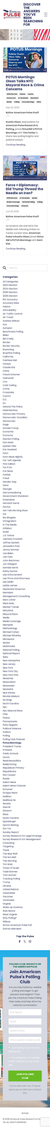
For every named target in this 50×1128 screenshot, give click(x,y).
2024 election (10, 288)
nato (5, 657)
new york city (10, 671)
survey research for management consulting (22, 841)
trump (6, 882)
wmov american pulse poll (17, 925)
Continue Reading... (16, 144)
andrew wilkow (11, 320)
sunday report (11, 832)
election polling (11, 438)
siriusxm (24, 206)
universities (9, 893)
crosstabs (8, 392)
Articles (25, 1113)
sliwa (39, 102)
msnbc (6, 642)
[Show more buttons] (44, 70)
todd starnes (10, 871)
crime (6, 388)
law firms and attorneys (16, 578)
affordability (9, 310)
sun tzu (7, 828)
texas (6, 850)
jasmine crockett (12, 539)
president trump (12, 746)
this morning (10, 860)
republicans (9, 771)
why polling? (10, 918)
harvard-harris (11, 503)
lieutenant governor (14, 589)
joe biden (8, 553)
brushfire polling (11, 353)
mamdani (34, 98)
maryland (8, 610)
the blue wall (10, 853)
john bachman (11, 560)
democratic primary (14, 413)
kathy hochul (10, 571)
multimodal (9, 646)
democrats (11, 98)
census (7, 363)
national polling (28, 202)
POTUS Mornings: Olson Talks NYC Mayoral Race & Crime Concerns (25, 83)
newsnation (9, 682)
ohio (5, 714)
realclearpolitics (12, 760)
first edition (9, 464)
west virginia (10, 914)
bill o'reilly (8, 338)
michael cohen (11, 632)
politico (7, 732)
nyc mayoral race (12, 710)
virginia (7, 903)
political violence (12, 728)
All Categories (10, 281)
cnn (5, 381)
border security (11, 345)
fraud (6, 478)
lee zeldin (8, 581)
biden (6, 335)
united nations (11, 889)
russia (6, 778)
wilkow (6, 921)
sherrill (6, 807)
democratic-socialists (15, 417)
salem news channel (14, 785)
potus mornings (28, 102)
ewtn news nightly (13, 456)
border (6, 342)
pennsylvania (10, 721)
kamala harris (10, 567)
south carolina (11, 818)
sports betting (10, 825)
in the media (23, 98)
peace (6, 717)
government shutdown (15, 496)
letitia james (10, 585)
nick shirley (9, 692)
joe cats (7, 556)
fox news (8, 471)
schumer (8, 789)
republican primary (13, 767)
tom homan (9, 875)
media (9, 102)
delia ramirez (10, 410)
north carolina (11, 703)
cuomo (30, 94)
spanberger (9, 821)
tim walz (8, 864)
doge (6, 424)
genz (5, 485)
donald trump (10, 428)
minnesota (8, 639)
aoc (5, 324)
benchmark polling (13, 331)
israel (6, 531)
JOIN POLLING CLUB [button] (25, 1076)
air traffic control (12, 313)
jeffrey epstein (11, 542)
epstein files (9, 446)
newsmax (8, 678)
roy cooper (9, 774)
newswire (8, 689)
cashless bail (10, 360)
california (8, 356)
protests (7, 749)
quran (6, 757)
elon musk (8, 442)
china (6, 370)
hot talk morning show (15, 510)
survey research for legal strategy (22, 835)
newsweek (8, 685)
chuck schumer (11, 374)
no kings (7, 699)
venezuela (8, 900)
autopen (7, 328)
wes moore (9, 910)
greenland (8, 499)
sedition (7, 796)
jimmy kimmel (11, 549)
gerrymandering (12, 492)
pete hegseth (10, 724)
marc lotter (9, 599)
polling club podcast (14, 739)
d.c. (5, 399)
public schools (10, 753)
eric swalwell (10, 449)
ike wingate (9, 517)
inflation (7, 528)
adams (22, 94)
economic (8, 431)
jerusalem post (11, 546)
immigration (9, 521)
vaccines (8, 896)
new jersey (9, 664)
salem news (9, 782)
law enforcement (12, 574)
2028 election (10, 295)
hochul (6, 506)
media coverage (13, 202)
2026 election (12, 94)
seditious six (9, 800)
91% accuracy (10, 299)
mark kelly (8, 603)
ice (4, 514)
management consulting (16, 596)
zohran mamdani (12, 928)
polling (16, 102)
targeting (8, 846)
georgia (7, 489)
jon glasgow (10, 564)
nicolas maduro (11, 696)
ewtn (5, 453)
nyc (5, 707)
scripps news (10, 792)
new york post (10, 674)
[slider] (25, 70)
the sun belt (9, 857)
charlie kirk (9, 367)
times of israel (11, 868)
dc (4, 403)
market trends (11, 607)
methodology (10, 628)
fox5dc (7, 474)
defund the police (12, 406)
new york (8, 667)
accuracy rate (11, 303)
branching (8, 349)
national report (11, 653)
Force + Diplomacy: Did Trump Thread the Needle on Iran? (24, 189)
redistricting (9, 764)
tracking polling (11, 878)
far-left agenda (12, 460)
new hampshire (11, 660)
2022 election (10, 285)
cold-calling (9, 385)
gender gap (9, 481)
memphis (8, 624)
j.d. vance (8, 535)
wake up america (12, 907)
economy (8, 435)
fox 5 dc (7, 467)
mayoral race (10, 614)
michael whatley (12, 635)
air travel (8, 317)
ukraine (7, 885)
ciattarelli (8, 378)
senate (7, 803)
